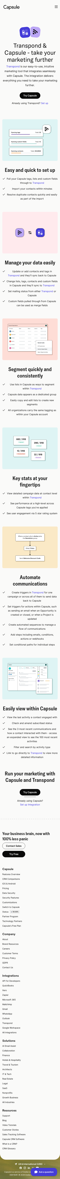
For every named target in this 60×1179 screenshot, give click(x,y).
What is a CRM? (9, 1144)
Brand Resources (10, 944)
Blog (4, 1120)
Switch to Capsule (11, 907)
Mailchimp (7, 1004)
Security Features (10, 897)
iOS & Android (9, 883)
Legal (5, 1083)
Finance (6, 1055)
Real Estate (7, 1078)
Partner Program (10, 916)
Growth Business (10, 1097)
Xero (4, 990)
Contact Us (7, 967)
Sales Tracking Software (13, 1134)
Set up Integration (30, 804)
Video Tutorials (9, 1125)
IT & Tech (6, 1074)
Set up (44, 103)
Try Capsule (30, 95)
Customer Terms (10, 953)
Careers (6, 948)
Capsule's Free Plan (11, 926)
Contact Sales (14, 845)
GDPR (5, 962)
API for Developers (11, 981)
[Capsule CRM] (11, 7)
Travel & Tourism (10, 1064)
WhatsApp (7, 1013)
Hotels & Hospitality (11, 1060)
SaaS (4, 1088)
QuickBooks (8, 985)
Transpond (13, 66)
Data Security (8, 893)
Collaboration (8, 1050)
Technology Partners (12, 921)
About (5, 939)
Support (6, 1115)
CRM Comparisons (11, 879)
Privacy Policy (9, 958)
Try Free (13, 854)
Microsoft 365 (9, 999)
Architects (7, 1069)
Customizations (9, 902)
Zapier (5, 995)
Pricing (5, 888)
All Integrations (9, 1032)
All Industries (8, 1102)
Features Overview (11, 874)
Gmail (5, 1009)
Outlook (6, 1018)
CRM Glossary (9, 1148)
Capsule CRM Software (13, 1139)
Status (10, 911)
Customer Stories (10, 1129)
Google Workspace (11, 1027)
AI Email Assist (9, 1046)
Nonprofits (7, 1093)
